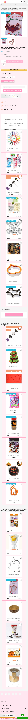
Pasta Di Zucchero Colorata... (14, 170)
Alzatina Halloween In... (14, 366)
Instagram (16, 694)
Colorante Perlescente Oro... (14, 685)
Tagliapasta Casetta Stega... (14, 574)
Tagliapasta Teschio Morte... (14, 237)
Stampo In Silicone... (14, 388)
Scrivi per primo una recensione (15, 314)
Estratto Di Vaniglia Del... (14, 640)
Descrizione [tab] (7, 116)
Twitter (6, 694)
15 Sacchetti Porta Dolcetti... (14, 455)
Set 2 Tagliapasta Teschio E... (14, 662)
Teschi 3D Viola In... (14, 410)
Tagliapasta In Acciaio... (14, 596)
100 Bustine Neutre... (14, 552)
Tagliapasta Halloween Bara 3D (14, 259)
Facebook (2, 694)
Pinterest (14, 77)
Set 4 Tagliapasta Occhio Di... (14, 530)
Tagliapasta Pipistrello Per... (14, 303)
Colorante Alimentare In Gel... (14, 148)
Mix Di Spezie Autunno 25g (14, 433)
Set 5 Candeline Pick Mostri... (14, 192)
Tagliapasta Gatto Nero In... (14, 500)
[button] (14, 70)
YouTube (9, 694)
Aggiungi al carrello (14, 61)
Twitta (10, 77)
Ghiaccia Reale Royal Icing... (14, 214)
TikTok (20, 694)
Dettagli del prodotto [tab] (17, 116)
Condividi (7, 77)
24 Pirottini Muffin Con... (14, 478)
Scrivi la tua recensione (8, 81)
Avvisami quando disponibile (12, 90)
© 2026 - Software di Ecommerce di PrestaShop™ (12, 718)
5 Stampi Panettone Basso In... (14, 618)
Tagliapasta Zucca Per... (14, 281)
